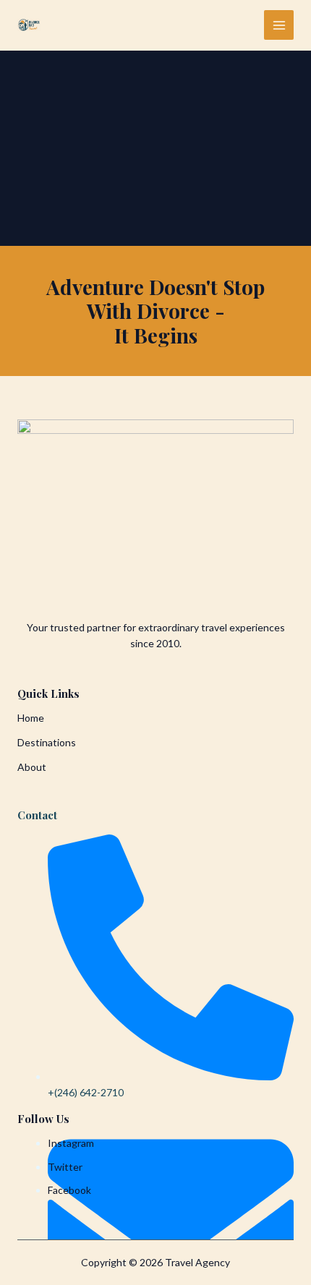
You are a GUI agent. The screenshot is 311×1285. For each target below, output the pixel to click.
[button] (54, 742)
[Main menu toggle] (279, 25)
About (31, 767)
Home (30, 718)
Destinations (46, 742)
